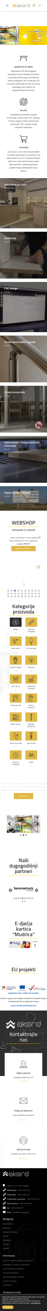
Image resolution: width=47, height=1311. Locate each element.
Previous (10, 824)
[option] (23, 889)
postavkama (35, 1303)
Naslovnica (7, 1224)
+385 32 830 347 (17, 1208)
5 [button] (22, 898)
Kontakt (6, 1248)
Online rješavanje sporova (14, 1277)
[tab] (39, 590)
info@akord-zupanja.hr (21, 1212)
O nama (6, 1244)
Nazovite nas (23, 1149)
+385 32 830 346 (23, 1195)
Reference (7, 1240)
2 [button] (16, 898)
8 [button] (28, 898)
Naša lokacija (23, 1073)
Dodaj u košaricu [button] (23, 548)
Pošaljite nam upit (23, 1110)
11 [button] (22, 901)
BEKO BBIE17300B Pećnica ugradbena (23, 541)
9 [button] (30, 898)
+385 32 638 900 (26, 1203)
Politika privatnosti (11, 1273)
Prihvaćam (7, 1307)
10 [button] (32, 898)
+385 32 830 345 (24, 1190)
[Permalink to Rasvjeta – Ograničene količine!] (23, 824)
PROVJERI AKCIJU (23, 40)
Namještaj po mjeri (23, 66)
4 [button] (20, 898)
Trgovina (23, 147)
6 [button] (24, 898)
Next (36, 824)
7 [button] (26, 898)
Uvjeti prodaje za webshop (13, 1269)
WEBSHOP (23, 522)
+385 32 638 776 (33, 1199)
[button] (10, 890)
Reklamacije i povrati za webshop (16, 1265)
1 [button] (14, 898)
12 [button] (24, 901)
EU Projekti (7, 1285)
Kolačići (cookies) (10, 1281)
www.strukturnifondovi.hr (23, 1005)
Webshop (6, 1228)
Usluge (23, 110)
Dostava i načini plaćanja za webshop (18, 1261)
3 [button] (18, 898)
